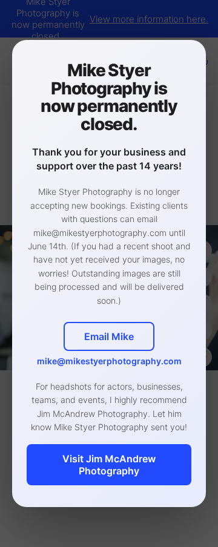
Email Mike (109, 336)
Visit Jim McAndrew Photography (109, 465)
